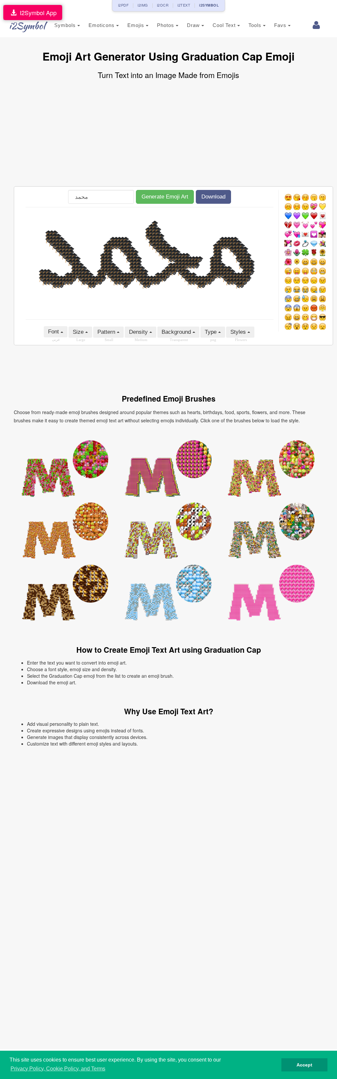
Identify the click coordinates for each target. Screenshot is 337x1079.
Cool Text (225, 25)
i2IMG (143, 5)
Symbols (65, 25)
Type (211, 332)
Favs (281, 25)
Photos (166, 25)
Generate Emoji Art (165, 197)
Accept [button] (304, 1064)
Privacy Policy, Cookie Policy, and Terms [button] (58, 1068)
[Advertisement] (168, 134)
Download (213, 197)
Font (54, 332)
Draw (194, 25)
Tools (255, 25)
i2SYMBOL (209, 5)
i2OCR (163, 5)
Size (79, 332)
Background (177, 332)
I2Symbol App (36, 12)
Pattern (107, 332)
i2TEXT (183, 5)
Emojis (136, 25)
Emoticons (102, 25)
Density (139, 332)
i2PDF (123, 5)
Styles (238, 332)
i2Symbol (27, 25)
